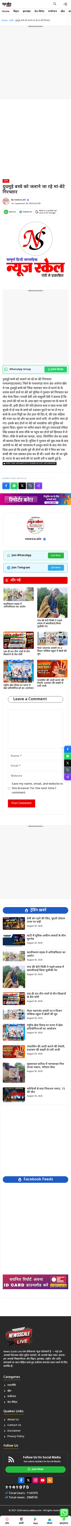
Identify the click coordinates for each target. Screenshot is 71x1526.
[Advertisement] (35, 63)
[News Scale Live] (7, 4)
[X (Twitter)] (22, 485)
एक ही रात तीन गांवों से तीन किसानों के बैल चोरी (16, 653)
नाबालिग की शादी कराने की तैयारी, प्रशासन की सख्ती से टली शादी (50, 683)
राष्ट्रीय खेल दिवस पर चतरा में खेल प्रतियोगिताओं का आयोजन (18, 687)
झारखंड (27, 11)
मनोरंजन (52, 11)
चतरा (11, 20)
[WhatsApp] (14, 485)
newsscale (20, 200)
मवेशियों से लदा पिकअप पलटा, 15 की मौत (46, 1090)
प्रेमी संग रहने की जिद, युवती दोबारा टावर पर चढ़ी (46, 920)
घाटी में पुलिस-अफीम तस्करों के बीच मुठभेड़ (46, 937)
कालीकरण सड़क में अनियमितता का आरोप (14, 605)
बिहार (16, 11)
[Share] (38, 485)
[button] (55, 4)
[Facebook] (6, 485)
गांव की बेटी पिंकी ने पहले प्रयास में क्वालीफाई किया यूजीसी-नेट (49, 623)
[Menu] (65, 4)
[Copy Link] (30, 485)
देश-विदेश (39, 11)
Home (5, 11)
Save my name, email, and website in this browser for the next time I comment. (37, 788)
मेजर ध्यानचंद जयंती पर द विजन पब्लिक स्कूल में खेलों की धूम (52, 651)
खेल (63, 11)
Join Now (57, 369)
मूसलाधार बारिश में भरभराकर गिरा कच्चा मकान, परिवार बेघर (45, 1065)
